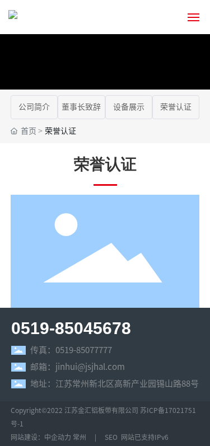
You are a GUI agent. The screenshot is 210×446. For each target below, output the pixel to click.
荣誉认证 (176, 107)
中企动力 (57, 437)
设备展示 (128, 107)
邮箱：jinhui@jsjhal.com (77, 367)
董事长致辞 (81, 107)
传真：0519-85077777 (71, 350)
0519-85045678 (71, 328)
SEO (110, 437)
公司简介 (34, 107)
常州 (79, 437)
